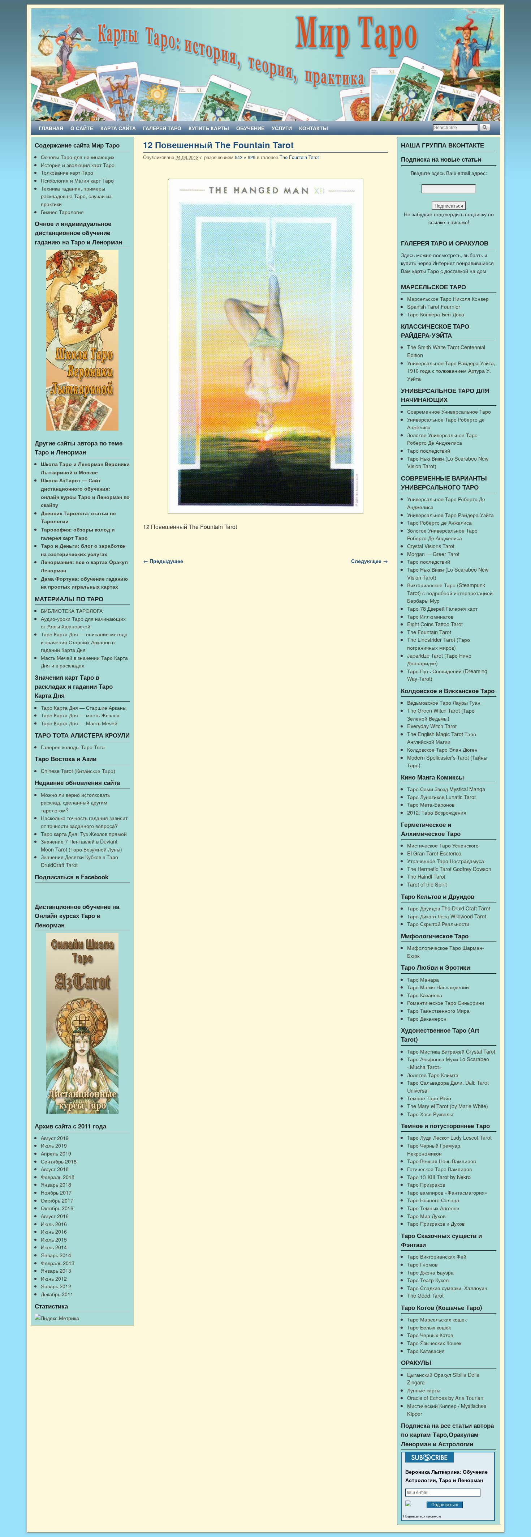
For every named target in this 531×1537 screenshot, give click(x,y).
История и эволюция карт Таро (78, 164)
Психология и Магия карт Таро (77, 180)
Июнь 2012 (54, 1278)
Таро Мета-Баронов (430, 804)
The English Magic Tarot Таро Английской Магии (441, 738)
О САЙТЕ (81, 128)
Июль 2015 (54, 1239)
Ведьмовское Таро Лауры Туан (443, 702)
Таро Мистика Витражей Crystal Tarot (451, 1051)
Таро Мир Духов (426, 1216)
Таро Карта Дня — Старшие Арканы (83, 707)
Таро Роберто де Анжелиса (439, 522)
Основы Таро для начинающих (78, 157)
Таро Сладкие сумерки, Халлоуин (447, 1287)
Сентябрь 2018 (59, 1161)
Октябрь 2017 (57, 1200)
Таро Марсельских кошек (437, 1319)
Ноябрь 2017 (56, 1192)
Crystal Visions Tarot (430, 546)
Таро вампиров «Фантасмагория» (447, 1192)
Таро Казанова (424, 995)
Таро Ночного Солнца (433, 1200)
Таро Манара (423, 979)
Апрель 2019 (56, 1153)
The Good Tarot (425, 1295)
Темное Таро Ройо (429, 1098)
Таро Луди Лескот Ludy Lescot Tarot (449, 1137)
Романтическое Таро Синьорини (445, 1002)
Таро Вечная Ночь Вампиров (441, 1161)
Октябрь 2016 (57, 1208)
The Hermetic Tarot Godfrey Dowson (449, 868)
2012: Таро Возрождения (436, 812)
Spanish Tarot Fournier (433, 306)
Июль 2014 (54, 1247)
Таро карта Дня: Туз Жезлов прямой (84, 833)
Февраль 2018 (57, 1176)
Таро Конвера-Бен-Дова (435, 314)
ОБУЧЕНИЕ (250, 128)
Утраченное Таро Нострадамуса (445, 860)
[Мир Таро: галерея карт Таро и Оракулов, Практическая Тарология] (265, 64)
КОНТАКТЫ (313, 128)
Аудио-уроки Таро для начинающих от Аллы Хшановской (83, 622)
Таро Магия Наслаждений (438, 987)
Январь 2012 (56, 1286)
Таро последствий (428, 450)
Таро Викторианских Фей (436, 1256)
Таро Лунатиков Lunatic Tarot (441, 796)
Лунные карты (423, 1390)
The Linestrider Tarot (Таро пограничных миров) (438, 643)
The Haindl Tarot (426, 876)
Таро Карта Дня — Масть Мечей (79, 723)
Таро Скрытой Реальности (438, 923)
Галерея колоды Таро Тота (73, 747)
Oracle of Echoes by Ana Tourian (445, 1397)
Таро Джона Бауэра (430, 1272)
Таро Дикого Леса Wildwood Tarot (446, 916)
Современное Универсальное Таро (449, 411)
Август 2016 (55, 1216)
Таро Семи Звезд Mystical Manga (446, 789)
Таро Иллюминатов (430, 616)
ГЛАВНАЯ (51, 128)
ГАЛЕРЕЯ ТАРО (162, 128)
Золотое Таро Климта (432, 1075)
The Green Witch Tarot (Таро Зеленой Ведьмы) (441, 714)
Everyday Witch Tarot (432, 726)
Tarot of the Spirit (427, 884)
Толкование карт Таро (67, 172)
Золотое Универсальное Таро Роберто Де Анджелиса (442, 439)
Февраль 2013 (57, 1263)
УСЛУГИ (282, 128)
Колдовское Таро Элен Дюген (442, 749)
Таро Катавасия (426, 1350)
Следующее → (369, 560)
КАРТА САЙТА (118, 128)
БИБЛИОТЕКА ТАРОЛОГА (72, 610)
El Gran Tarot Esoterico (434, 853)
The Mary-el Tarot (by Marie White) (447, 1106)
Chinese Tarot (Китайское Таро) (78, 770)
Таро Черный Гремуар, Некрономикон (434, 1149)
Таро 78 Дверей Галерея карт (442, 608)
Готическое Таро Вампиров (439, 1169)
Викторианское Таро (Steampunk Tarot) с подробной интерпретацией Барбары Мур (450, 592)
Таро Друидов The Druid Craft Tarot (448, 908)
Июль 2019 (54, 1145)
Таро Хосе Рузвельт (430, 1114)
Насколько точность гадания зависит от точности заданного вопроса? (84, 821)
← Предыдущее (163, 560)
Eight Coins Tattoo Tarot (435, 624)
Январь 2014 (56, 1255)
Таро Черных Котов (430, 1335)
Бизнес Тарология (62, 211)
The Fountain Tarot (299, 157)
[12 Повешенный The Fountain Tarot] (265, 346)
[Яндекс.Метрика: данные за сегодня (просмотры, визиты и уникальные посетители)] (57, 1318)
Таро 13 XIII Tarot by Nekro (439, 1176)
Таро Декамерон (426, 1018)
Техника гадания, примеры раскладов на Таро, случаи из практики (76, 196)
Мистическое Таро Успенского (443, 845)
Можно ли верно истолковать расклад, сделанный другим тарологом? (75, 802)
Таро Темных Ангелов (433, 1208)
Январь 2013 (56, 1270)
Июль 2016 (54, 1224)
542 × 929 (245, 157)
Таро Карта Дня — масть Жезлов (80, 715)
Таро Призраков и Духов (436, 1223)
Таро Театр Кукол (428, 1280)
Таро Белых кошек (429, 1327)
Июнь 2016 (54, 1231)
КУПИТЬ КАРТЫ (209, 128)
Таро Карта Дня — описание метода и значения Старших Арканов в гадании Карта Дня (84, 641)
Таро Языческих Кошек (434, 1342)
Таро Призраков (426, 1184)
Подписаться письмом (422, 1516)
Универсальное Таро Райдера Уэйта (450, 514)
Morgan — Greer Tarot (433, 554)
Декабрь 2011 (57, 1294)
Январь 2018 (56, 1184)
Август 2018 (55, 1169)
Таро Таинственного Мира (438, 1010)
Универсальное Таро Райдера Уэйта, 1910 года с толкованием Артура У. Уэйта (451, 370)
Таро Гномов (422, 1264)
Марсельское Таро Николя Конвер (448, 298)
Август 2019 (55, 1137)
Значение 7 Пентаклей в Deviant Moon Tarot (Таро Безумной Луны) (81, 845)
